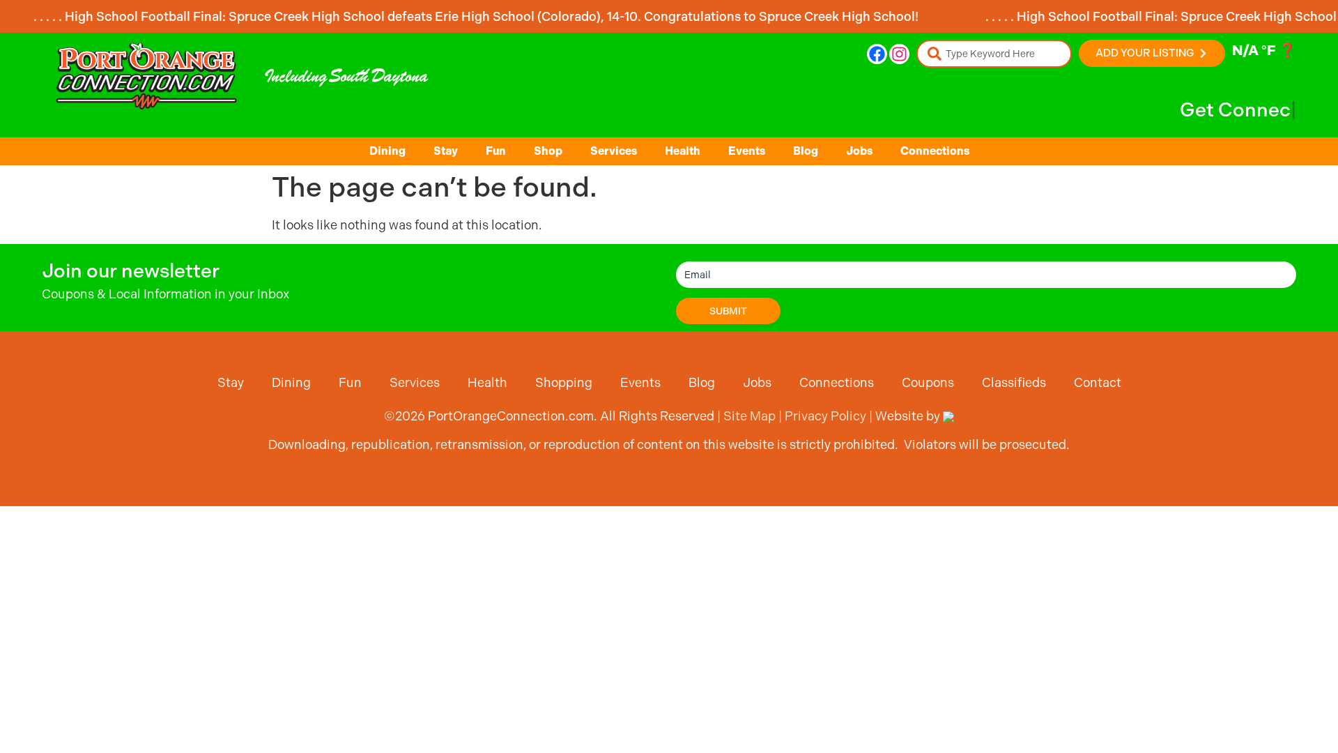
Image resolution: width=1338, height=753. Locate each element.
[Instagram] (899, 54)
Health (682, 151)
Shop (548, 151)
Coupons (928, 382)
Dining (387, 151)
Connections (934, 151)
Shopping (563, 382)
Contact (1097, 382)
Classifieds (1014, 382)
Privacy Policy (825, 416)
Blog (805, 151)
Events (746, 151)
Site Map (749, 416)
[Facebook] (877, 54)
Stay (445, 151)
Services (613, 151)
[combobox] (994, 54)
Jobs (859, 151)
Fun (496, 151)
